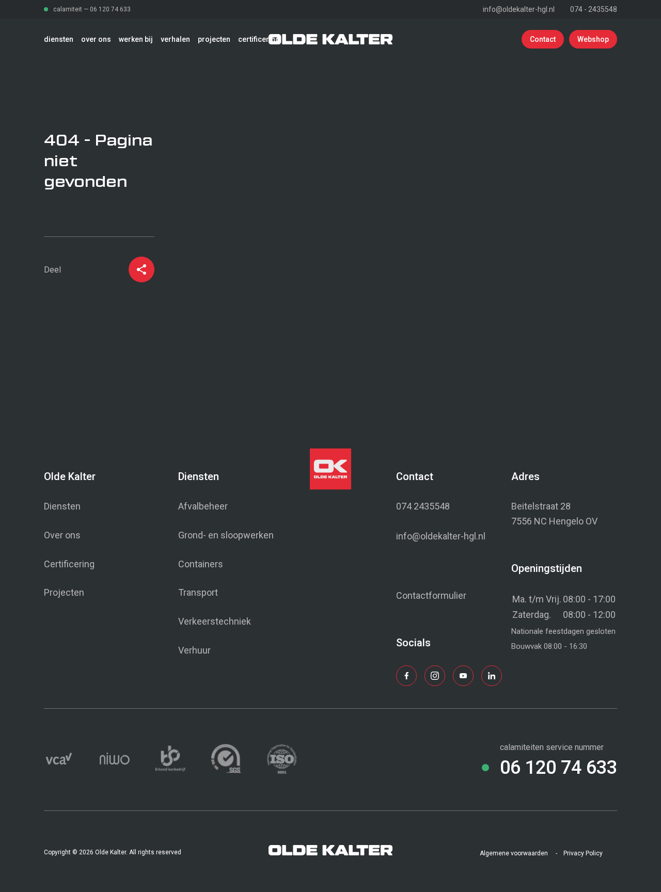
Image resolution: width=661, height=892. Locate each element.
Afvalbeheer (203, 506)
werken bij (136, 39)
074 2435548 (423, 506)
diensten (58, 39)
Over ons (62, 535)
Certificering (69, 564)
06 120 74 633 (110, 9)
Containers (200, 564)
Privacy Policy (583, 853)
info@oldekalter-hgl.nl (519, 9)
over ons (96, 39)
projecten (214, 39)
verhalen (175, 39)
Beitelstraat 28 (541, 506)
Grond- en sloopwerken (226, 535)
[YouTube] (463, 676)
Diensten (62, 506)
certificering (259, 39)
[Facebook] (406, 676)
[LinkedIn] (491, 676)
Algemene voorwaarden (514, 853)
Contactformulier (431, 595)
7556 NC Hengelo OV (554, 521)
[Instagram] (434, 676)
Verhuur (194, 650)
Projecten (64, 592)
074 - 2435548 (593, 9)
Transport (198, 592)
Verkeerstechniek (214, 621)
